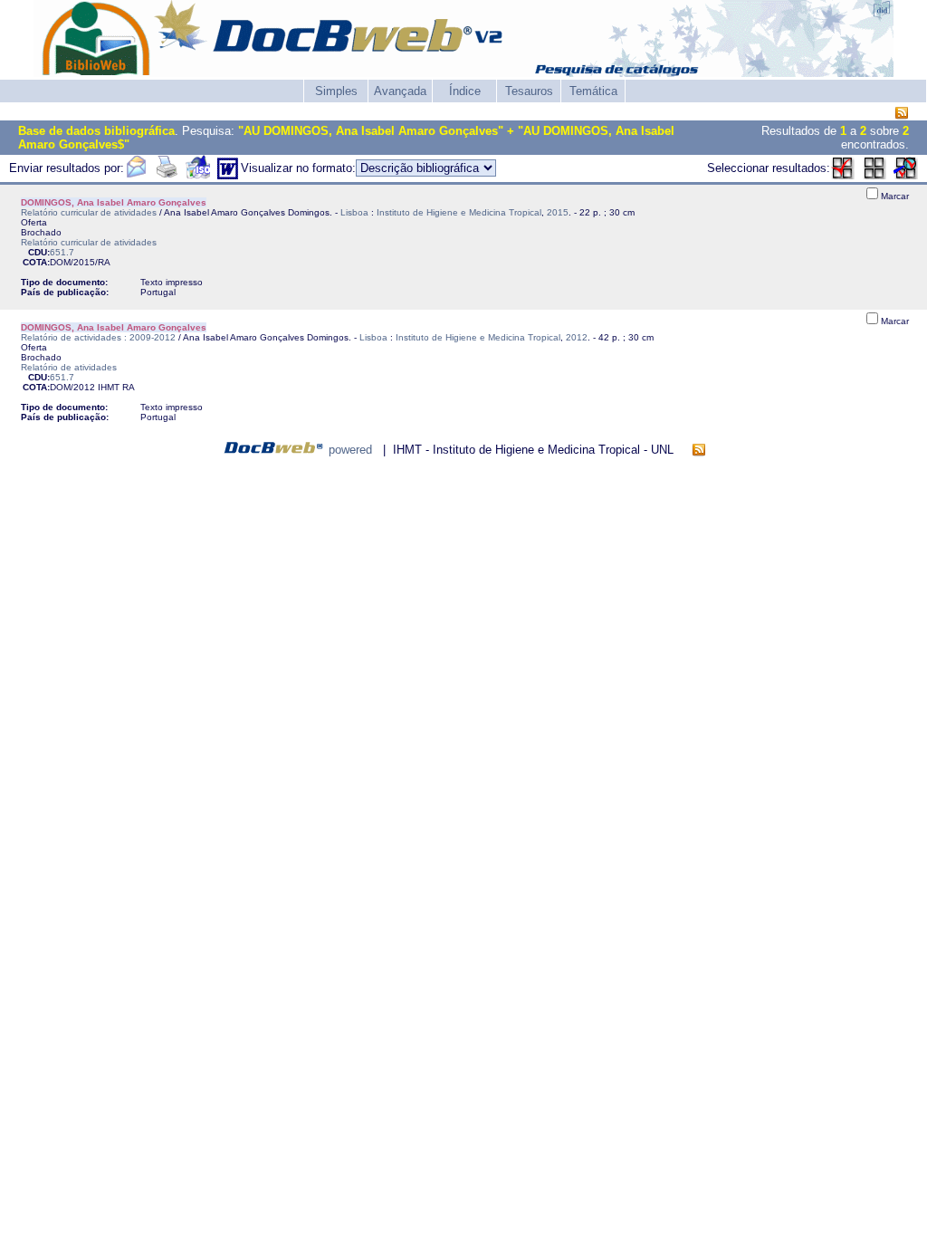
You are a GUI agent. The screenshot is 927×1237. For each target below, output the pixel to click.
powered (350, 449)
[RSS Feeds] (901, 114)
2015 (558, 212)
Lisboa (354, 212)
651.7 (62, 252)
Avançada (400, 91)
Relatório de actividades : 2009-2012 (98, 337)
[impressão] (166, 175)
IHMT (108, 387)
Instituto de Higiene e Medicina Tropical (459, 212)
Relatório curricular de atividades (89, 212)
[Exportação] (198, 175)
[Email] (136, 175)
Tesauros (529, 91)
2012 (577, 337)
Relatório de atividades (69, 367)
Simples (336, 91)
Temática (593, 91)
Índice (465, 91)
